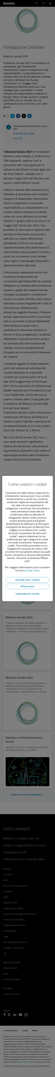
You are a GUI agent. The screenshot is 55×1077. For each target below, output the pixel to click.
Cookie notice (32, 570)
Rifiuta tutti (27, 586)
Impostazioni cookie (27, 593)
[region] (27, 538)
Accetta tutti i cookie (27, 579)
